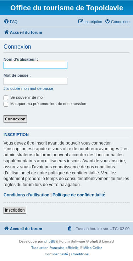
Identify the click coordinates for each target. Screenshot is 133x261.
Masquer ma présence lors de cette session (47, 104)
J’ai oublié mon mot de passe (28, 88)
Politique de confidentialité (78, 194)
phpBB (50, 241)
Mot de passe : (17, 75)
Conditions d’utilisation (26, 194)
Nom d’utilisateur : (21, 59)
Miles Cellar (92, 248)
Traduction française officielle (55, 248)
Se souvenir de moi (26, 97)
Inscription (15, 210)
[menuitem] (11, 21)
